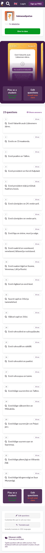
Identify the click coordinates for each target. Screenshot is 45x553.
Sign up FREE (36, 4)
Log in (23, 4)
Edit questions (23, 516)
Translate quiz (24, 525)
